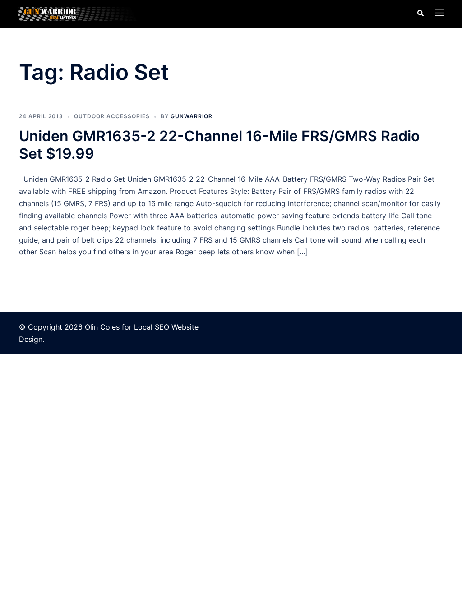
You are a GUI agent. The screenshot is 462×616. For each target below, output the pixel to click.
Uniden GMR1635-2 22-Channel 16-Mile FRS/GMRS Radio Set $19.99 (219, 144)
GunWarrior (192, 116)
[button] (420, 13)
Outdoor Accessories (112, 116)
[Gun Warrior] (84, 13)
